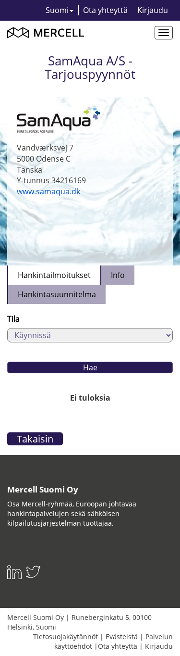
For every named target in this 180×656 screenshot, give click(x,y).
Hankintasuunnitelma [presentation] (57, 294)
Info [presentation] (118, 275)
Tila (13, 319)
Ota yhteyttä (105, 10)
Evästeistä (122, 636)
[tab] (53, 275)
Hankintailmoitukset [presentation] (54, 275)
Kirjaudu (152, 10)
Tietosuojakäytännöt (65, 636)
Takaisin (35, 438)
